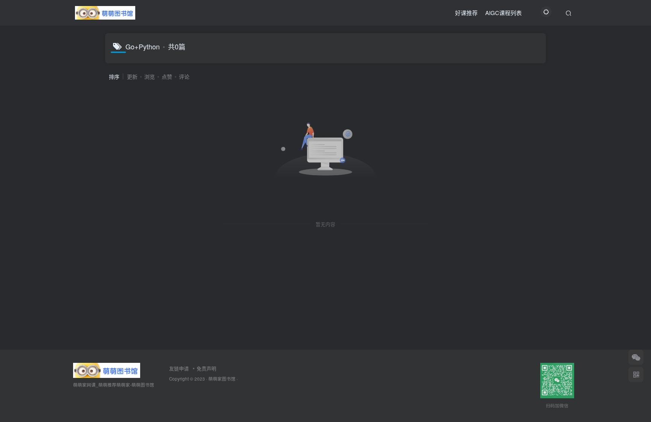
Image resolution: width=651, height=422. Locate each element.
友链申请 (179, 368)
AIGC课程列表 (503, 13)
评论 (184, 76)
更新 (132, 76)
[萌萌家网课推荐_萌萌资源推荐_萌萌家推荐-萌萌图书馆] (106, 369)
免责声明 (206, 368)
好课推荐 (466, 13)
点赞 (167, 76)
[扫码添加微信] (635, 357)
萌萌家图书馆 (221, 379)
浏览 (149, 76)
